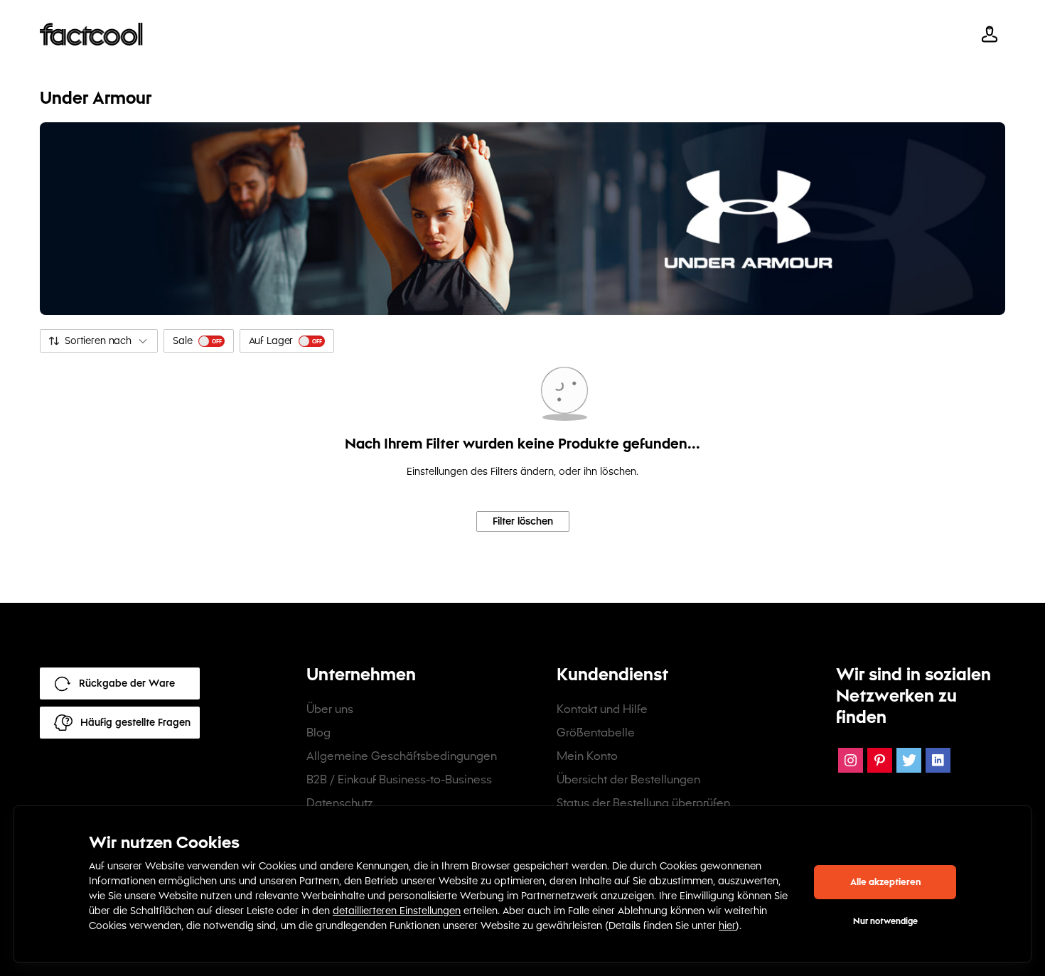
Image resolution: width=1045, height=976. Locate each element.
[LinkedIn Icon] (938, 760)
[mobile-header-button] (989, 34)
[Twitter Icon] (908, 760)
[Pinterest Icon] (879, 760)
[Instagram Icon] (850, 760)
